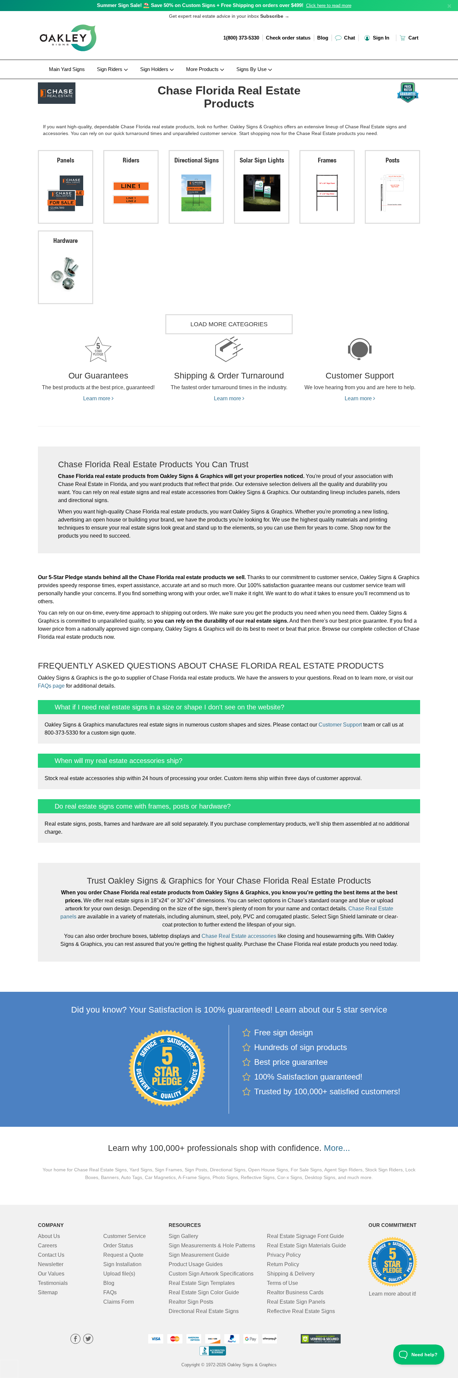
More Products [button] (203, 69)
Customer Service (124, 1236)
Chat (349, 38)
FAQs (110, 1292)
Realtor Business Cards (295, 1292)
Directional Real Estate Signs (204, 1311)
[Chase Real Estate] (82, 91)
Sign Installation (122, 1264)
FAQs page (51, 686)
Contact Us (51, 1255)
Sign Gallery (183, 1236)
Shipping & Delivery (290, 1274)
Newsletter (50, 1264)
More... (337, 1148)
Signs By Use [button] (252, 69)
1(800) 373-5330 (241, 38)
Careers (47, 1245)
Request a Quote (123, 1255)
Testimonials (53, 1283)
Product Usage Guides (196, 1264)
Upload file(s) (119, 1274)
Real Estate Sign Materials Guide (306, 1245)
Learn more (97, 398)
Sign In (380, 38)
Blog (322, 38)
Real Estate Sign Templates (202, 1283)
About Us (49, 1236)
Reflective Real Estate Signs (301, 1311)
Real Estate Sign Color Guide (204, 1292)
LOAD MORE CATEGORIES (229, 324)
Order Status (118, 1245)
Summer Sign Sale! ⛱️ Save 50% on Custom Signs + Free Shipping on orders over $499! (200, 5)
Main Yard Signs (67, 69)
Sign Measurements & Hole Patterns (212, 1245)
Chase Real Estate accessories (239, 936)
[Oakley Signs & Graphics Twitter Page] (88, 1339)
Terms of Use (282, 1283)
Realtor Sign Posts (191, 1302)
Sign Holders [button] (155, 69)
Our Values (51, 1274)
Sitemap (48, 1292)
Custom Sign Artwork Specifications (211, 1274)
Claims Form (118, 1302)
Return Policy (283, 1264)
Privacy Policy (284, 1255)
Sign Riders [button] (110, 69)
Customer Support (340, 725)
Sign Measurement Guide (199, 1255)
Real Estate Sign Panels (296, 1302)
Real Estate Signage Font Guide (305, 1236)
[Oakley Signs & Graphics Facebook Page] (75, 1339)
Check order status (288, 38)
